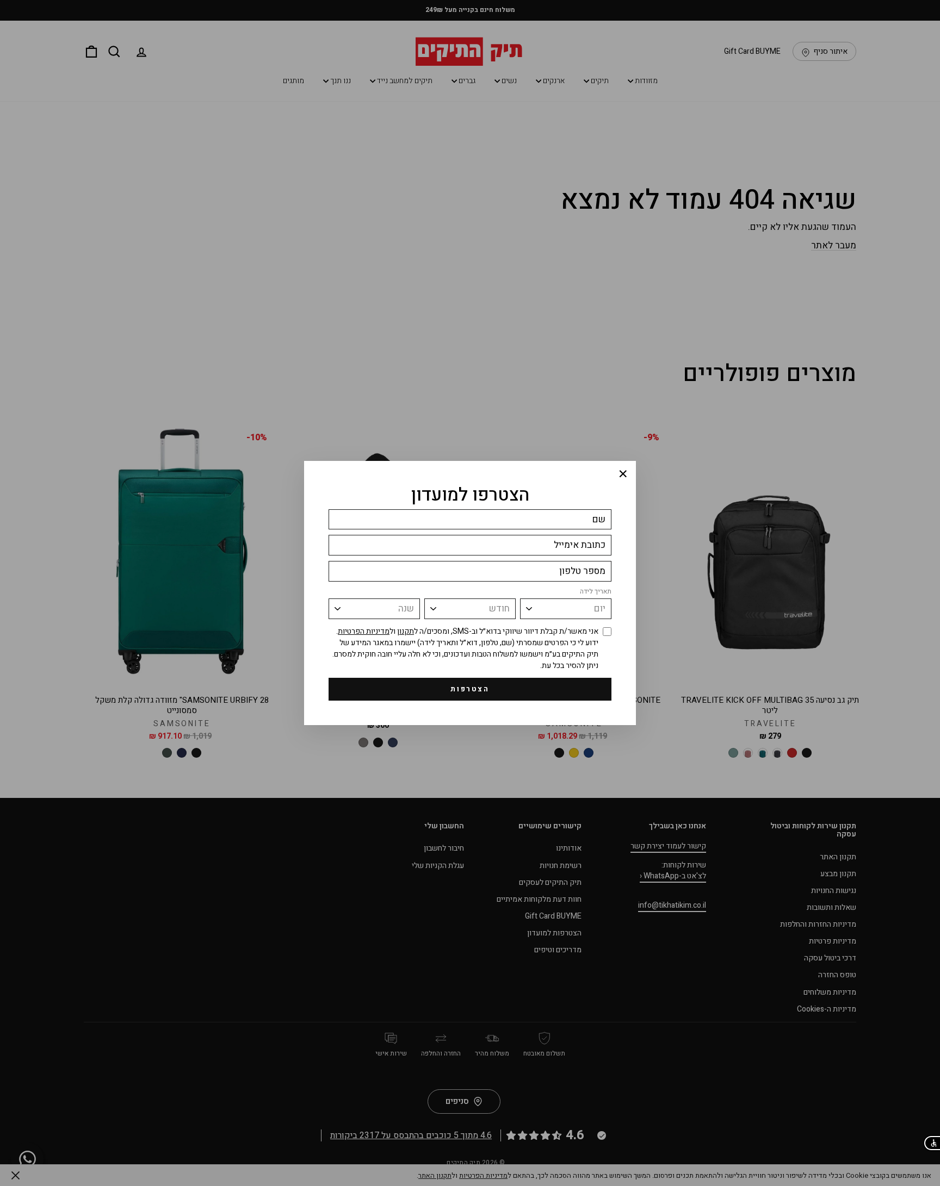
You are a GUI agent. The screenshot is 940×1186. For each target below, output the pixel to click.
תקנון (405, 631)
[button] (931, 1143)
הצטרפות (469, 689)
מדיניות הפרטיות (363, 631)
